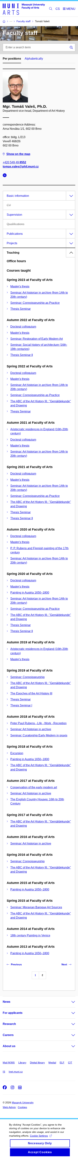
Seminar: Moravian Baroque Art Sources (36, 907)
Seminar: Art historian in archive (30, 729)
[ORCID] (6, 175)
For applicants (12, 1012)
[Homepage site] (24, 9)
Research (9, 1023)
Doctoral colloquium (23, 326)
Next (64, 964)
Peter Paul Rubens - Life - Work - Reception (38, 723)
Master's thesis (19, 286)
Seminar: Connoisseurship (27, 677)
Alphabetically (34, 58)
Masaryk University (23, 1102)
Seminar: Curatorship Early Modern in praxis (38, 735)
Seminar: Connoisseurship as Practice (35, 302)
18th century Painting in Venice (30, 935)
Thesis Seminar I (21, 705)
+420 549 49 (14, 162)
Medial (52, 1062)
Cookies (22, 1107)
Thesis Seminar (20, 308)
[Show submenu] (69, 1001)
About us (9, 1046)
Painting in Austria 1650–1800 (29, 592)
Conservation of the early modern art (33, 787)
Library (22, 1062)
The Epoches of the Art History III (31, 693)
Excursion (16, 753)
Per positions (12, 58)
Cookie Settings (39, 1135)
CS (58, 9)
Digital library (37, 1062)
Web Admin (9, 1107)
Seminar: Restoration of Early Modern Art (36, 338)
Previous (16, 964)
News (6, 1001)
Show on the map (18, 154)
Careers (8, 1035)
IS (4, 1071)
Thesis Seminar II (21, 354)
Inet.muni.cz (16, 1071)
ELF (62, 1062)
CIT (70, 1062)
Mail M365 (9, 1062)
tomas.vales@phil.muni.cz (21, 166)
